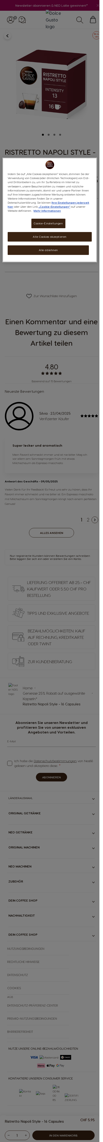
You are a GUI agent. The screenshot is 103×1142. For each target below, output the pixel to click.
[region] (49, 210)
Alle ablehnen (48, 250)
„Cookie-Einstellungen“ (54, 206)
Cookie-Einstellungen (48, 223)
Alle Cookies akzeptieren (50, 236)
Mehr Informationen (47, 210)
